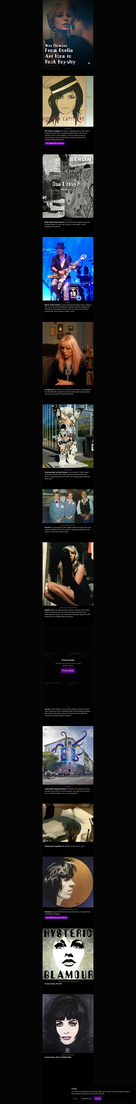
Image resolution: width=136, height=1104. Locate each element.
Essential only (86, 1099)
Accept (97, 1099)
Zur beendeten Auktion (55, 143)
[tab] (65, 128)
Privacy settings (68, 670)
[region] (68, 35)
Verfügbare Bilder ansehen (56, 918)
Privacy (75, 1099)
